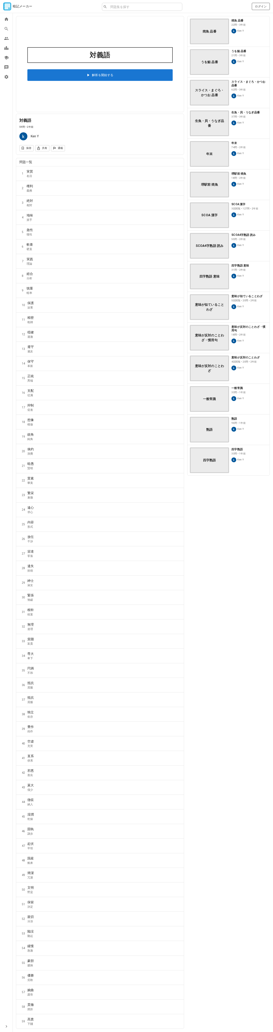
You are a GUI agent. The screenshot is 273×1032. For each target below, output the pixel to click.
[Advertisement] (228, 507)
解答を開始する (103, 75)
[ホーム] (6, 19)
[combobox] (144, 7)
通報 (60, 148)
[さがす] (6, 29)
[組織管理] (6, 57)
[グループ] (6, 38)
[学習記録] (6, 48)
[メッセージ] (6, 67)
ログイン (261, 6)
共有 (44, 148)
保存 (29, 148)
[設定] (6, 77)
